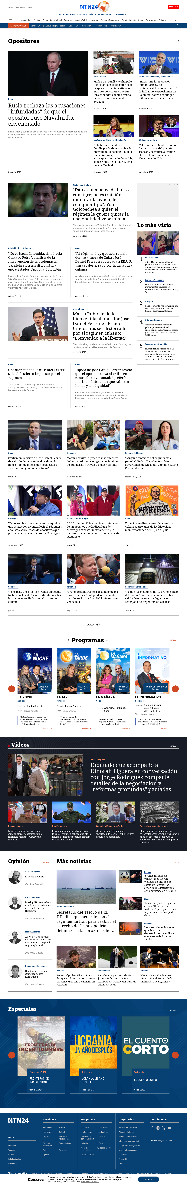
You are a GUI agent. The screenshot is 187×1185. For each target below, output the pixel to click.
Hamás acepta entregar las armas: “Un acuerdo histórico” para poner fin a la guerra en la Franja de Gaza (160, 909)
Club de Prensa (102, 1127)
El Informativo (148, 697)
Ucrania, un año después (93, 1080)
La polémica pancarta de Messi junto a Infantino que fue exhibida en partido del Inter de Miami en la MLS (117, 980)
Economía (47, 20)
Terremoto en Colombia (156, 344)
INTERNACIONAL (121, 15)
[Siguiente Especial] (175, 1055)
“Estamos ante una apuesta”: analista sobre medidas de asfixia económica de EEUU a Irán (152, 721)
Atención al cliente (126, 1132)
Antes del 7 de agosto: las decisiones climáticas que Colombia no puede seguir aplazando (38, 941)
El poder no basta (34, 876)
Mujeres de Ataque (104, 1148)
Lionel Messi (104, 970)
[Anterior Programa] (11, 688)
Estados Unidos (14, 1159)
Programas (151, 20)
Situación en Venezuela (36, 966)
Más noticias (74, 861)
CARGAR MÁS (94, 624)
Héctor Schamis (37, 984)
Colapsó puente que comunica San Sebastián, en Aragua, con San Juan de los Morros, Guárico (161, 308)
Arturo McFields (32, 897)
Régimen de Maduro (148, 140)
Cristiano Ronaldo (153, 320)
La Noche (25, 697)
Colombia (144, 970)
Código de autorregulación (129, 1145)
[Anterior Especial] (11, 1055)
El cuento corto (145, 1079)
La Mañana (105, 697)
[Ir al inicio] (22, 1124)
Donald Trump (36, 26)
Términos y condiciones (103, 1177)
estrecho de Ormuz (65, 906)
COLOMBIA (70, 15)
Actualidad (26, 20)
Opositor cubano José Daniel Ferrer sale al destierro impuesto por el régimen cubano (36, 374)
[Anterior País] (177, 24)
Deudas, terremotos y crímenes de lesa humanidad (36, 973)
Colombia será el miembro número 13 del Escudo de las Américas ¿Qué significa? (157, 978)
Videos (20, 744)
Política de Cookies (90, 1181)
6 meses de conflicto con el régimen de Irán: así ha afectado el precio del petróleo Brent (112, 721)
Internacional (13, 1163)
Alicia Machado (152, 257)
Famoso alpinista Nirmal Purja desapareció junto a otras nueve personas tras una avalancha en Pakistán (76, 980)
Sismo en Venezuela (154, 280)
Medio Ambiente (32, 932)
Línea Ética (123, 1154)
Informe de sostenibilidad (129, 1141)
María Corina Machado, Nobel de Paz (156, 76)
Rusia (10, 99)
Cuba (77, 248)
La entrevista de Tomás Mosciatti (87, 1137)
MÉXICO (92, 15)
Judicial (58, 20)
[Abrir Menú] (10, 20)
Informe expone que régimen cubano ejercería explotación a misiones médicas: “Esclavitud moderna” (25, 835)
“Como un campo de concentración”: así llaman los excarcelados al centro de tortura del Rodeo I (74, 720)
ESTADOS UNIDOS (105, 15)
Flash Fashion (102, 1132)
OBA (120, 1163)
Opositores (13, 587)
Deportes (68, 20)
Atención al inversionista (128, 1136)
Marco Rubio (78, 309)
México (11, 1154)
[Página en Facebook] (152, 1128)
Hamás (147, 899)
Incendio (148, 923)
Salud (140, 20)
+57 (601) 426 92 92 (165, 1141)
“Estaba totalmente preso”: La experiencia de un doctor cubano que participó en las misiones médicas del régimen (34, 720)
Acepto (148, 1179)
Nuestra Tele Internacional (86, 20)
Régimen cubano (15, 826)
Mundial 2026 (116, 26)
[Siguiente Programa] (175, 688)
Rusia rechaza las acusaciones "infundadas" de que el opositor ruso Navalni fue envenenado (47, 114)
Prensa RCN (123, 1159)
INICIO (61, 15)
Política (37, 20)
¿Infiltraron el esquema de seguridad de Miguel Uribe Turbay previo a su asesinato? (114, 834)
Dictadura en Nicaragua (77, 518)
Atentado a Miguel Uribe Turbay (110, 826)
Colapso (149, 301)
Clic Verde (85, 1127)
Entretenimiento (129, 20)
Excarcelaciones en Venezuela (154, 826)
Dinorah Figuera (97, 759)
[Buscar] (176, 20)
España (147, 872)
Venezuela (71, 453)
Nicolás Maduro (101, 26)
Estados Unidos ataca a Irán (80, 26)
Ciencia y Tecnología (110, 20)
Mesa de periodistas (85, 1149)
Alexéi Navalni (100, 76)
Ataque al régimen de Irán (55, 26)
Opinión (162, 20)
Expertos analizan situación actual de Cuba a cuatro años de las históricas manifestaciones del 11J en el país (149, 527)
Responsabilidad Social (128, 1127)
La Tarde (64, 697)
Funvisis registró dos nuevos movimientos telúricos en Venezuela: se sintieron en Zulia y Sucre (161, 288)
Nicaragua (13, 518)
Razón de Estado (87, 1155)
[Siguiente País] (177, 27)
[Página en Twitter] (164, 1128)
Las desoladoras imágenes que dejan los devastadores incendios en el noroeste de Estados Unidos (160, 933)
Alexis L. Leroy (36, 953)
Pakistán (60, 970)
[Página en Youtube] (169, 1128)
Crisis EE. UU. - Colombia (19, 248)
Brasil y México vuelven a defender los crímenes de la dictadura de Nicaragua (38, 906)
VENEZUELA (82, 15)
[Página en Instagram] (157, 1128)
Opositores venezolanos (136, 587)
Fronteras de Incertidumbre (39, 1080)
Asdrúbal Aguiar (32, 871)
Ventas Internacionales (128, 1150)
